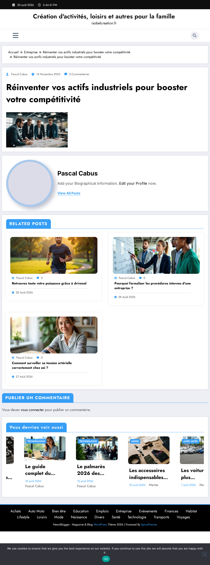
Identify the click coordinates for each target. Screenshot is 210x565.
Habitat (191, 511)
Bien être (59, 511)
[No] (204, 554)
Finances (171, 511)
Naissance (79, 517)
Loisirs (42, 517)
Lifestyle (23, 517)
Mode (117, 441)
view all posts (68, 193)
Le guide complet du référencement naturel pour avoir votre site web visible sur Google (25, 470)
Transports (161, 517)
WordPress (100, 524)
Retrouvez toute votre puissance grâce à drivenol (49, 283)
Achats (15, 511)
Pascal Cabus (19, 74)
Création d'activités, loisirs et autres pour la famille (104, 16)
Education (81, 511)
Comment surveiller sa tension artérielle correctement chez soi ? (42, 365)
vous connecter (32, 409)
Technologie (18, 441)
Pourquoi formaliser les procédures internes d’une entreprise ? (152, 285)
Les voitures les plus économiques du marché (182, 474)
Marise (135, 484)
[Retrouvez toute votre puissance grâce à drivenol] (53, 255)
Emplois (102, 511)
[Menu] (15, 35)
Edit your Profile (133, 183)
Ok (106, 558)
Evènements (148, 511)
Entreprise (123, 511)
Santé (116, 517)
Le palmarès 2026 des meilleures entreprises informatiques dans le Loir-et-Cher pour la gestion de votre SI (78, 470)
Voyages (183, 517)
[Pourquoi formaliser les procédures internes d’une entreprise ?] (156, 255)
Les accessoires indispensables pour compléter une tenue (129, 474)
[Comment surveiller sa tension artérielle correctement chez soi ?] (53, 334)
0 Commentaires (79, 74)
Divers (99, 517)
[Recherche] (195, 36)
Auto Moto (173, 441)
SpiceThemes (149, 524)
